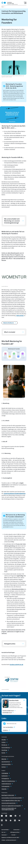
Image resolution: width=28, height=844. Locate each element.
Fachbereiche (5, 775)
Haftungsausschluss (14, 832)
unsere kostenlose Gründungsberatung (14, 493)
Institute (4, 767)
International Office (6, 764)
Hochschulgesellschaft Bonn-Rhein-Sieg (11, 800)
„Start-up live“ (20, 315)
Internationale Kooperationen (8, 803)
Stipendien (4, 789)
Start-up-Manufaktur (8, 727)
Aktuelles (4, 739)
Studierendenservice (6, 783)
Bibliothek (4, 759)
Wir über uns (4, 744)
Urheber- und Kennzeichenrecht (9, 840)
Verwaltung (4, 750)
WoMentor (5, 730)
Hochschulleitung (6, 747)
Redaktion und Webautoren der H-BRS (10, 837)
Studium (4, 742)
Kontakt (13, 834)
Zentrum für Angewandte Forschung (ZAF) (11, 805)
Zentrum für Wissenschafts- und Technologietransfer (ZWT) (9, 808)
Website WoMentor (8, 323)
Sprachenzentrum (6, 761)
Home (3, 6)
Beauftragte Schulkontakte (8, 795)
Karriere (3, 752)
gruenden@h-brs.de (7, 712)
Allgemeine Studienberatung (8, 781)
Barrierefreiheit (5, 829)
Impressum (4, 834)
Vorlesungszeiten (6, 786)
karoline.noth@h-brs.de (16, 664)
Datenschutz (16, 829)
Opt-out (3, 832)
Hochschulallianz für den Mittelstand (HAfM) (12, 797)
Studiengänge (5, 773)
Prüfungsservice (5, 778)
